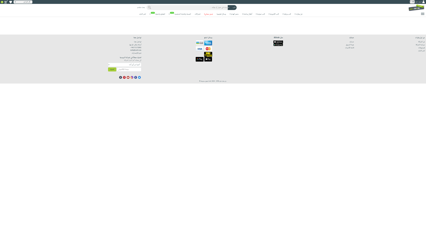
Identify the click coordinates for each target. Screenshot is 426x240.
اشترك (112, 69)
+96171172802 (136, 47)
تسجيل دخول (418, 2)
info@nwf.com (135, 50)
